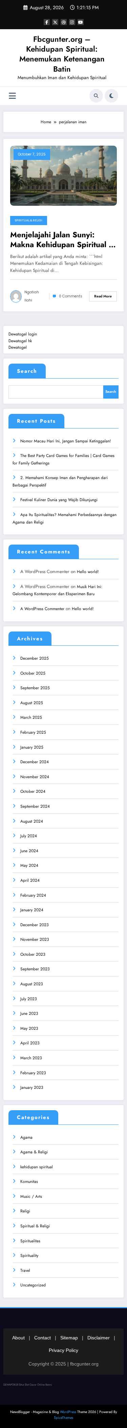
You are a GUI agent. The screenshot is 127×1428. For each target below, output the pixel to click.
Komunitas (29, 1181)
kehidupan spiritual (36, 1167)
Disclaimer (98, 1337)
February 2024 (33, 895)
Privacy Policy (63, 1350)
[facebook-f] (47, 22)
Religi (25, 1211)
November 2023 (34, 939)
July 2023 (28, 999)
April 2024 (30, 880)
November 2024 (34, 777)
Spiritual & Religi (28, 220)
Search (27, 371)
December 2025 (34, 658)
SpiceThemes (63, 1417)
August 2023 (31, 984)
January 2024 (31, 910)
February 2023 (33, 1073)
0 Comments (70, 296)
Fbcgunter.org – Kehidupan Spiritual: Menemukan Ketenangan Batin (62, 54)
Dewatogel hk (20, 341)
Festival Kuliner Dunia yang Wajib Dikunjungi (59, 500)
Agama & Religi (34, 1152)
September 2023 (35, 969)
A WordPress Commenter (42, 609)
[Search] (96, 96)
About (18, 1337)
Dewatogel (17, 347)
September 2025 (35, 688)
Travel (25, 1270)
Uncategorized (33, 1285)
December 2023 (34, 925)
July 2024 (28, 836)
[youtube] (81, 22)
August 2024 (31, 821)
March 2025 (31, 717)
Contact (42, 1337)
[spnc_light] (111, 96)
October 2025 (32, 673)
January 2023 (31, 1087)
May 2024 (29, 865)
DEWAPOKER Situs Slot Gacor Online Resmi (27, 1385)
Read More (103, 296)
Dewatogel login (22, 334)
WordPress (68, 1411)
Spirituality (29, 1255)
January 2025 (31, 747)
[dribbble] (64, 22)
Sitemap (69, 1337)
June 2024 (29, 851)
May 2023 (29, 1028)
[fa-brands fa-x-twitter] (55, 22)
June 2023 (29, 1013)
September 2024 (35, 806)
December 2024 (34, 762)
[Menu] (12, 96)
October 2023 (32, 954)
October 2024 (32, 791)
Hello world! (88, 572)
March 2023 (31, 1058)
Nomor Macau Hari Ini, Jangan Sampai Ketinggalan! (65, 441)
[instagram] (72, 22)
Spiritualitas (30, 1241)
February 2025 (33, 732)
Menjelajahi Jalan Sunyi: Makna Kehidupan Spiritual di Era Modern (62, 240)
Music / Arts (31, 1196)
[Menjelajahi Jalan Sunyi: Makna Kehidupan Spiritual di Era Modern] (63, 175)
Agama (26, 1137)
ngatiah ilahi (31, 296)
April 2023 (30, 1043)
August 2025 (31, 703)
